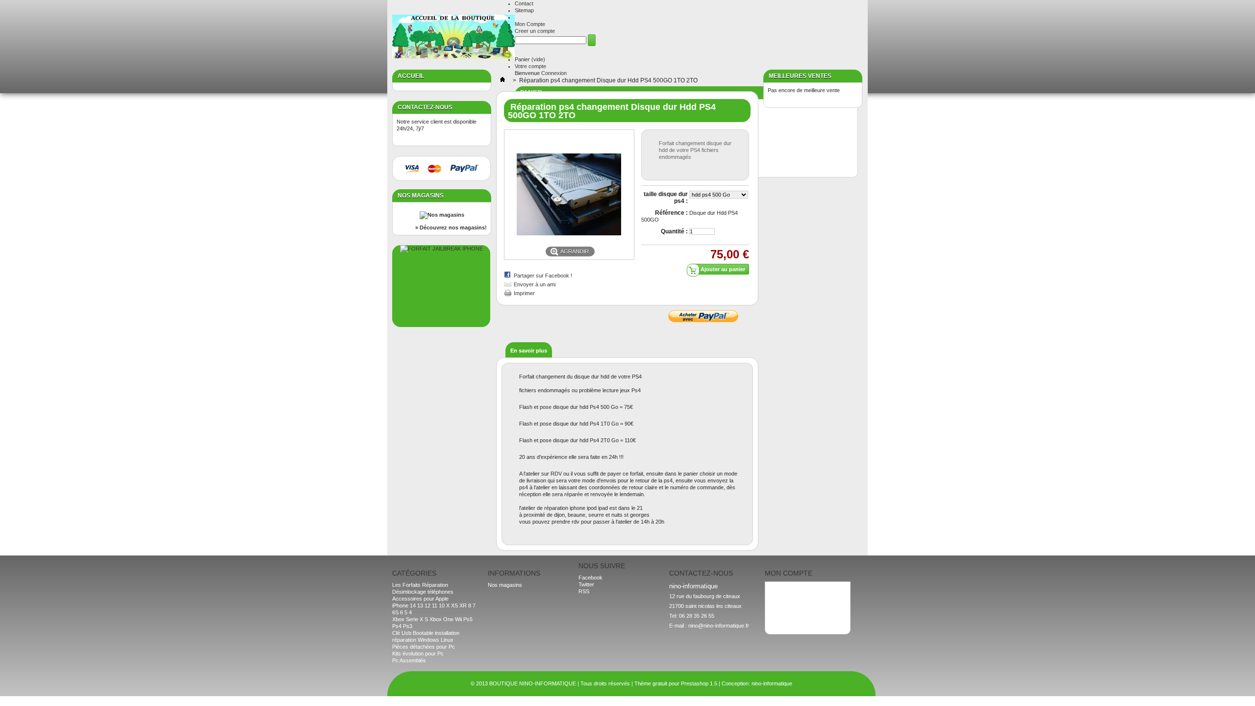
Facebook (590, 577)
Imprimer (524, 293)
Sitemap (524, 10)
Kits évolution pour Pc (418, 653)
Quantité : (674, 231)
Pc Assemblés (409, 660)
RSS (583, 591)
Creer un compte (535, 31)
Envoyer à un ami (534, 284)
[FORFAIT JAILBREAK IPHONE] (441, 249)
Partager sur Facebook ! (543, 275)
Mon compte (788, 573)
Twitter (586, 584)
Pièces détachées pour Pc (423, 647)
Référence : (671, 212)
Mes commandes (789, 589)
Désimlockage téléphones (422, 592)
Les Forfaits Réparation (420, 585)
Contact (524, 3)
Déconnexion (785, 617)
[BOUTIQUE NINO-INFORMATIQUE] (453, 37)
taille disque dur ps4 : (666, 197)
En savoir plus (528, 350)
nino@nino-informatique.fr (718, 626)
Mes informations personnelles (805, 610)
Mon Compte (530, 24)
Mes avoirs (782, 596)
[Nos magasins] (442, 215)
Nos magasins (421, 195)
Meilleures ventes (800, 76)
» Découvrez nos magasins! (451, 227)
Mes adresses (786, 603)
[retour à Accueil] (502, 80)
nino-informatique (772, 683)
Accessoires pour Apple (420, 599)
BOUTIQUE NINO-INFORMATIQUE (532, 683)
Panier (530, 59)
